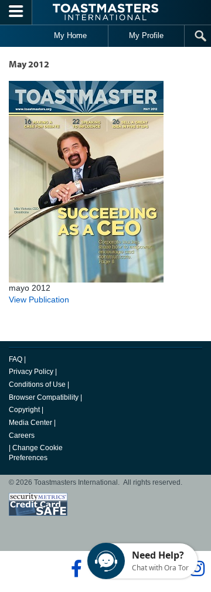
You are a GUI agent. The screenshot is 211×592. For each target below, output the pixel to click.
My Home (70, 35)
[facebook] (75, 568)
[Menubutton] (16, 12)
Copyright (24, 410)
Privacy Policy (31, 372)
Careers (22, 435)
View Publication (39, 299)
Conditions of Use (37, 384)
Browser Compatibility (44, 397)
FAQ (15, 359)
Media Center (30, 423)
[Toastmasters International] (105, 12)
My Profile (146, 35)
